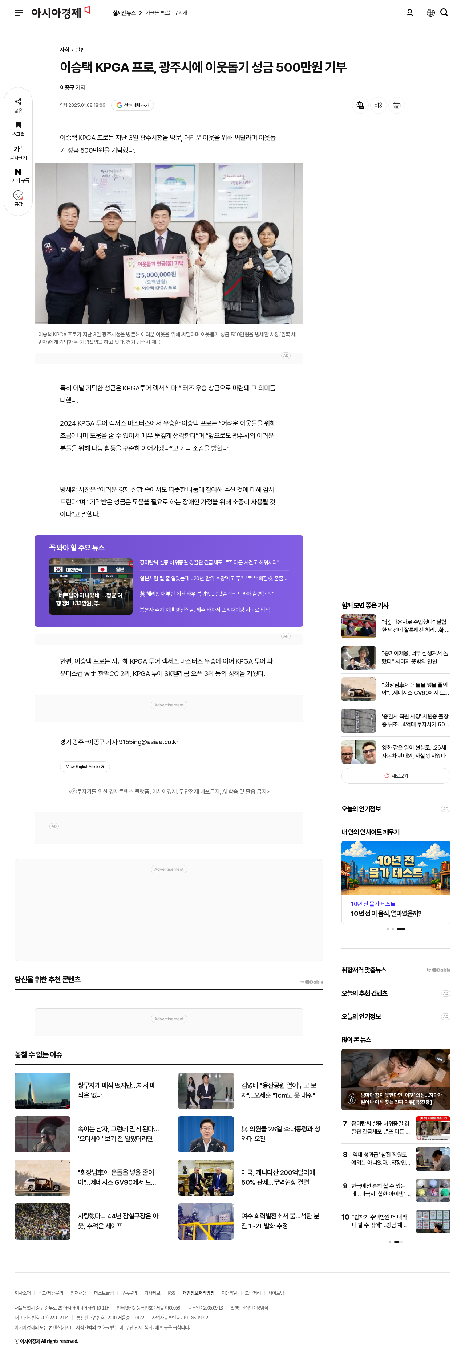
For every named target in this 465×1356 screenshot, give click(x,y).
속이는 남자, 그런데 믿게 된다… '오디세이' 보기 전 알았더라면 (118, 1134)
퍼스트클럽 (104, 1292)
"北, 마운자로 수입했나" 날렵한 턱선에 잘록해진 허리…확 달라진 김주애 (416, 627)
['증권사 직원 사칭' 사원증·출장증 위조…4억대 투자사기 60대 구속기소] (358, 731)
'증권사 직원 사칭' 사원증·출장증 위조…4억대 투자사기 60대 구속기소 (416, 721)
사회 (64, 50)
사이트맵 (276, 1292)
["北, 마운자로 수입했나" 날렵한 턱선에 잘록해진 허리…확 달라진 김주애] (358, 636)
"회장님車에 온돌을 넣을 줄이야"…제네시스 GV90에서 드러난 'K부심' (416, 689)
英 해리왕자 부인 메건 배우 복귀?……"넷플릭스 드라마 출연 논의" (207, 594)
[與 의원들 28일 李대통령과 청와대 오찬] (206, 1151)
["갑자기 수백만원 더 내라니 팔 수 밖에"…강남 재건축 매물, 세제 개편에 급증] (433, 1231)
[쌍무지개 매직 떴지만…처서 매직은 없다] (42, 1107)
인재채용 (78, 1292)
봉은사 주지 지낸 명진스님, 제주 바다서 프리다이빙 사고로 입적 (205, 610)
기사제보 (152, 1292)
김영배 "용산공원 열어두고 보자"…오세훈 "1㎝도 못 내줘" (278, 1090)
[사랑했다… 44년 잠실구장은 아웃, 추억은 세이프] (42, 1238)
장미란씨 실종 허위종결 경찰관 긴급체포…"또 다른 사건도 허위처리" (209, 562)
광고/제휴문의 (50, 1292)
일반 (80, 50)
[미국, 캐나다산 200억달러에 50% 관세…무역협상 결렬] (206, 1194)
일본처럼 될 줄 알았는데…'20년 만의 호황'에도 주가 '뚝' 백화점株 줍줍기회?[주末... (214, 578)
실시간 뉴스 (124, 13)
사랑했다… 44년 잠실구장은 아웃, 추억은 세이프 (118, 1221)
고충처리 (253, 1292)
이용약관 (230, 1292)
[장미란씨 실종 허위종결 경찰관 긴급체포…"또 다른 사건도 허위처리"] (433, 1138)
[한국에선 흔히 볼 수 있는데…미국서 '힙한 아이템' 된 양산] (433, 1200)
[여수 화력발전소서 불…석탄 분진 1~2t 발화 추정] (206, 1238)
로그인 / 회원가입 (410, 12)
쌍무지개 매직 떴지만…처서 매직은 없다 (116, 1090)
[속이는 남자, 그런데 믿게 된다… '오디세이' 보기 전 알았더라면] (42, 1151)
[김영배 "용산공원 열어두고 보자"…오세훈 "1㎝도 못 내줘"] (206, 1107)
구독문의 (129, 1292)
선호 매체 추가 (136, 105)
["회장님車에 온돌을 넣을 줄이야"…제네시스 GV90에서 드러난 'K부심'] (358, 699)
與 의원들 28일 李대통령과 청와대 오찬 (280, 1134)
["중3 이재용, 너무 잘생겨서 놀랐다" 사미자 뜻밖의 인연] (358, 668)
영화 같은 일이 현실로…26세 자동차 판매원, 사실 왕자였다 (414, 751)
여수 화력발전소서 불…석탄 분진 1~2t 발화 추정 (280, 1221)
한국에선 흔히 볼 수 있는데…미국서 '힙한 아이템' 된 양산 (381, 1194)
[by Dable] (311, 982)
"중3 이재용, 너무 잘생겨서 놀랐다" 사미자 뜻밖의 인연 (415, 657)
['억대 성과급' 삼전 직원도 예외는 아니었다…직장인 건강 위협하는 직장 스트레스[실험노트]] (433, 1169)
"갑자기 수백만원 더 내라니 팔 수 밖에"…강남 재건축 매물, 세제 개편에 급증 (379, 1225)
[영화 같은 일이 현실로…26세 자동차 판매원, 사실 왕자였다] (358, 762)
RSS (171, 1292)
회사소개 (23, 1292)
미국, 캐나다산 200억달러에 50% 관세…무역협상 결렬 (278, 1177)
